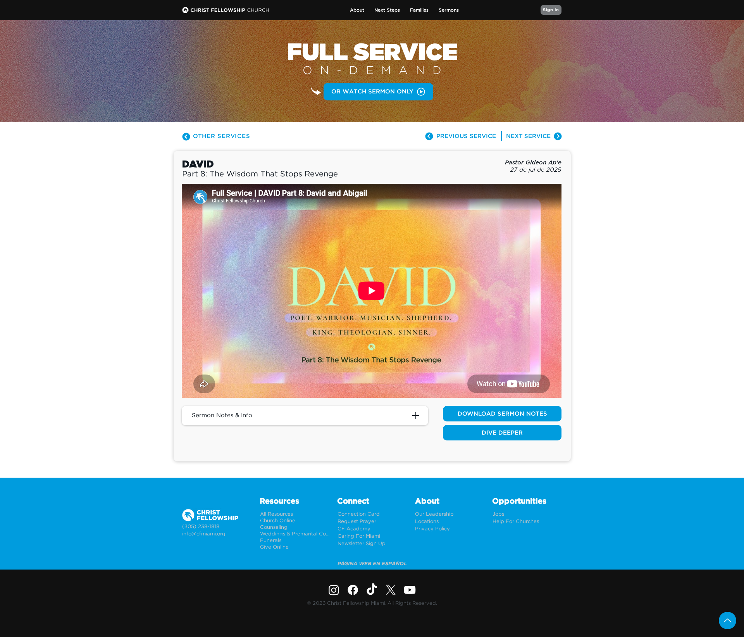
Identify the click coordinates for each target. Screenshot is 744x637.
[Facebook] (353, 590)
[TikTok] (372, 590)
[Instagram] (334, 590)
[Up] (727, 620)
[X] (391, 590)
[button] (357, 10)
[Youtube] (410, 590)
